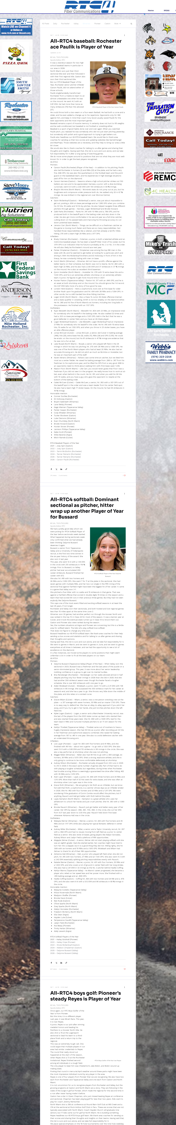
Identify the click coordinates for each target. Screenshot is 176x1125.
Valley (76, 23)
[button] (131, 24)
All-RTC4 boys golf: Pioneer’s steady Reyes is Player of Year (85, 996)
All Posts (45, 23)
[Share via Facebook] (51, 469)
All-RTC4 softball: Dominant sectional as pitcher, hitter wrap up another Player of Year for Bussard (87, 508)
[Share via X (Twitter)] (56, 469)
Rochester (65, 23)
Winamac (86, 23)
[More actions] (124, 35)
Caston (107, 23)
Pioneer (97, 23)
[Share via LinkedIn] (61, 469)
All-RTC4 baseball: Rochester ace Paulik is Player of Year (86, 44)
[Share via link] (66, 469)
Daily (55, 23)
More (116, 23)
